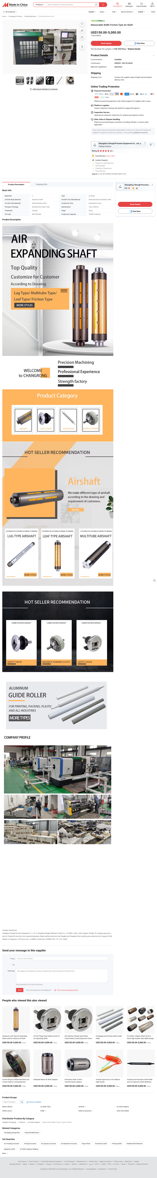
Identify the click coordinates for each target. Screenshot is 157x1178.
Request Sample (134, 49)
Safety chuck (6, 1111)
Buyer (102, 12)
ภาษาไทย (116, 1164)
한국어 (97, 1164)
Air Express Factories (48, 1143)
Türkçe (123, 1164)
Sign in (152, 6)
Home (4, 16)
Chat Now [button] (141, 43)
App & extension (126, 12)
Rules (153, 12)
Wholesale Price (82, 1161)
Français (48, 1164)
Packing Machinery (30, 16)
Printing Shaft (117, 1143)
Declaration (102, 1169)
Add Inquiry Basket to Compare (45, 89)
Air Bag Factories (30, 1143)
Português (40, 1164)
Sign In (94, 174)
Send (19, 990)
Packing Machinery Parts (46, 16)
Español (32, 1164)
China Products (33, 1161)
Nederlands (82, 1164)
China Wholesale (69, 1161)
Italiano (67, 1164)
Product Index (118, 1161)
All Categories (10, 12)
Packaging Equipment (12, 1132)
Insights (136, 1161)
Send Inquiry (106, 43)
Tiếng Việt (131, 1164)
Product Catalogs (34, 1102)
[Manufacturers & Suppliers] (14, 4)
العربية (91, 1164)
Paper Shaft (86, 1143)
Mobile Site (128, 1161)
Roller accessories (84, 1111)
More (4, 1153)
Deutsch (74, 1164)
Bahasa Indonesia (142, 1164)
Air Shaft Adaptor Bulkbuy (29, 1149)
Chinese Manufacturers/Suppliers (51, 1161)
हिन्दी (109, 1164)
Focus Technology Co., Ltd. (63, 1169)
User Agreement (91, 1169)
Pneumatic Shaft (101, 1143)
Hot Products (22, 1161)
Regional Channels (105, 1161)
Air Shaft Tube (45, 1107)
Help (113, 12)
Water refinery (7, 1107)
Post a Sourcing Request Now (66, 990)
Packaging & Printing (15, 16)
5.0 (126, 188)
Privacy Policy (112, 1169)
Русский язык (58, 1164)
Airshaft (81, 1107)
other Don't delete (123, 1111)
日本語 (104, 1164)
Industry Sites (93, 1161)
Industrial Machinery (32, 1132)
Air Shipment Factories (69, 1143)
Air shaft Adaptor (123, 1107)
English (25, 1164)
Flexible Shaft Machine (135, 1143)
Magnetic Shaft (9, 1149)
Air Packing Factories (11, 1143)
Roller (42, 1111)
